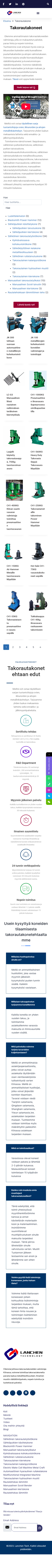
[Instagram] (32, 1392)
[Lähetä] (39, 1528)
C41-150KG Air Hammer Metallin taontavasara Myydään (13, 573)
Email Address (11, 1520)
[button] (48, 4)
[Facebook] (6, 1392)
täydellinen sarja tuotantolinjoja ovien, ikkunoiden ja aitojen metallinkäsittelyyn (24, 127)
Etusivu (7, 21)
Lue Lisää (35, 363)
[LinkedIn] (19, 1392)
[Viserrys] (12, 1393)
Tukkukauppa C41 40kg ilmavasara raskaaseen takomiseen (37, 623)
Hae (5, 197)
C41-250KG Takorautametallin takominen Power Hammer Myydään (38, 515)
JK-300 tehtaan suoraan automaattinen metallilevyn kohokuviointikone (14, 347)
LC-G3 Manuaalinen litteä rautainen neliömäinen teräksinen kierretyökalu (13, 404)
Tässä (15, 79)
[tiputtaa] (26, 1392)
